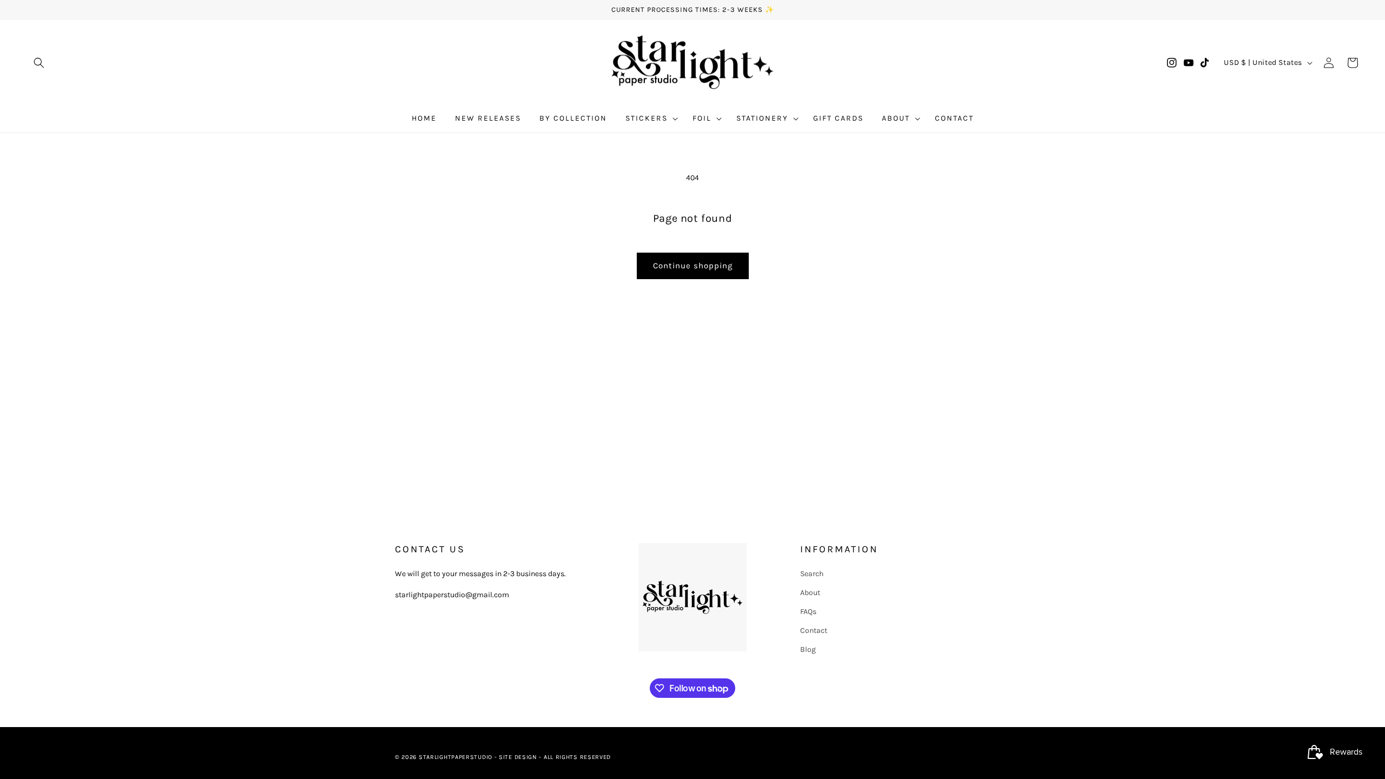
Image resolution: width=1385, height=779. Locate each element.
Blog (808, 649)
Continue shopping (693, 265)
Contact (813, 630)
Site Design (518, 757)
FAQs (808, 611)
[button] (39, 63)
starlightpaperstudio (455, 757)
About (810, 592)
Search (811, 573)
